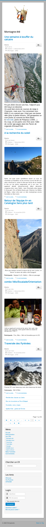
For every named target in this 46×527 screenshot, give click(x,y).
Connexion (10, 504)
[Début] (6, 420)
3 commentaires (22, 197)
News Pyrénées (10, 452)
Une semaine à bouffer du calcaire (18, 38)
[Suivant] (15, 423)
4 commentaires (22, 278)
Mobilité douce (10, 448)
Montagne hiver (10, 440)
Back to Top (40, 523)
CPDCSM (9, 482)
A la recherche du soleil (17, 132)
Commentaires (10, 454)
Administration (10, 434)
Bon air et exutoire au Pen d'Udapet (17, 401)
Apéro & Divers (10, 450)
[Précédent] (11, 420)
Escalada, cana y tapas (13, 405)
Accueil (8, 433)
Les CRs (8, 436)
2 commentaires (22, 129)
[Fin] (19, 423)
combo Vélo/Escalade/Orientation (22, 281)
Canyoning (9, 442)
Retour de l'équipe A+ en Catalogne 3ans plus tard (18, 202)
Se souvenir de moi (13, 501)
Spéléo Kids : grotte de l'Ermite (15, 409)
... (21, 420)
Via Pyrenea (9, 480)
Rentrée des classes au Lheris (15, 397)
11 (10, 423)
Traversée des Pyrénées (17, 343)
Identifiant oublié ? (11, 508)
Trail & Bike (9, 444)
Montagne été (9, 438)
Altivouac (8, 478)
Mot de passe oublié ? (12, 509)
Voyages (8, 446)
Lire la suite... (10, 129)
